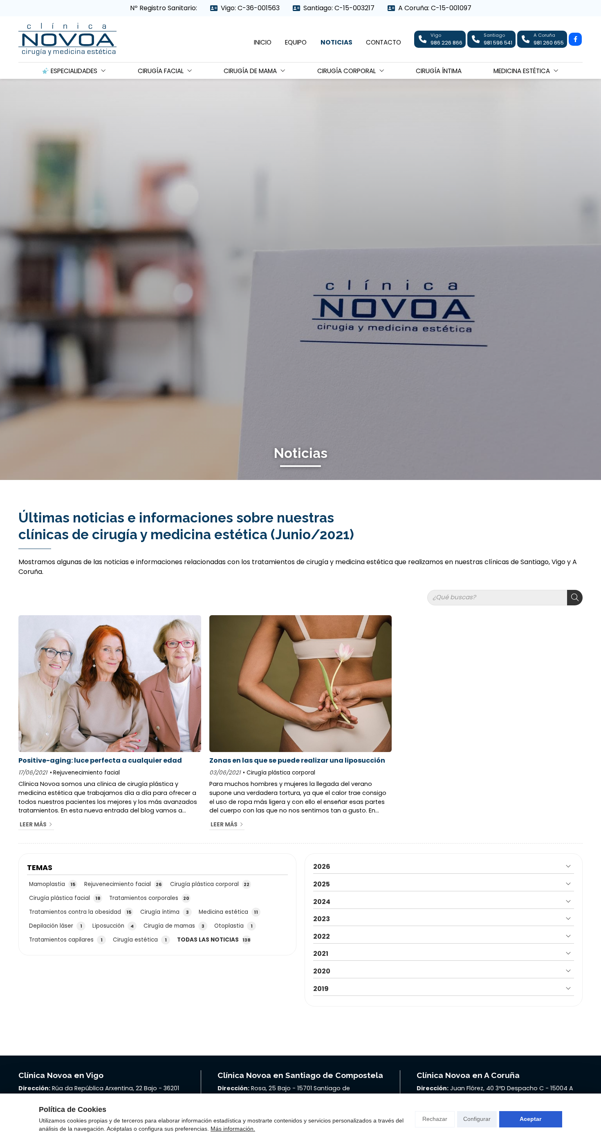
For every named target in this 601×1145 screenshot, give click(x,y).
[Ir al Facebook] (575, 39)
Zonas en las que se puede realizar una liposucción (297, 760)
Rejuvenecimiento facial (86, 773)
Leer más (33, 824)
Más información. (233, 1128)
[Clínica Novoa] (67, 39)
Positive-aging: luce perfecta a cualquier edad (100, 760)
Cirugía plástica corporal (281, 773)
